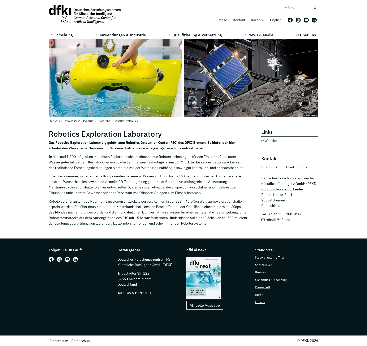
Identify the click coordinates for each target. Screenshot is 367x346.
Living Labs (104, 121)
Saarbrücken (264, 265)
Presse (221, 20)
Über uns (308, 34)
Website (271, 140)
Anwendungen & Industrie (122, 34)
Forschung (63, 34)
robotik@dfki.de (278, 219)
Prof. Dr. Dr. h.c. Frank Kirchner (285, 167)
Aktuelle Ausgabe (205, 305)
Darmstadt (262, 287)
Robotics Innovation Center (282, 189)
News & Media (260, 34)
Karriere (257, 20)
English (276, 20)
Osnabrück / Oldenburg (271, 280)
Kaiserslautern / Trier (269, 257)
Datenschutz (80, 341)
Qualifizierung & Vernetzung (197, 34)
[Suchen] (315, 8)
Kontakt (239, 20)
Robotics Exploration (126, 121)
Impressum (59, 341)
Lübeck (260, 302)
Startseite (54, 121)
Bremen (260, 272)
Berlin (259, 295)
